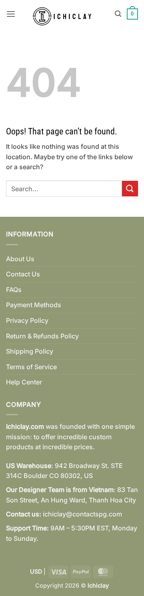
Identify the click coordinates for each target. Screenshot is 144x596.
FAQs (14, 290)
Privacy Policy (27, 320)
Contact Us (23, 274)
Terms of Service (31, 367)
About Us (20, 259)
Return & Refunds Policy (42, 336)
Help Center (24, 382)
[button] (11, 14)
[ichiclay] (65, 14)
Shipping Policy (29, 351)
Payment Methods (33, 305)
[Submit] (130, 188)
